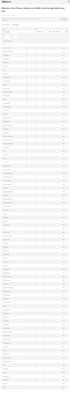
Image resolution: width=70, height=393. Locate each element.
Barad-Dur (5, 350)
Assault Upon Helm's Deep (8, 191)
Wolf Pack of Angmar (7, 165)
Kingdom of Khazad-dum (7, 51)
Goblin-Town (5, 265)
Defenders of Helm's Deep (7, 202)
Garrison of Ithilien (6, 295)
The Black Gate (6, 128)
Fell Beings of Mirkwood (7, 331)
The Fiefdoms (5, 247)
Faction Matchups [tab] (6, 24)
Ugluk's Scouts (5, 114)
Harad (4, 228)
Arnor (4, 151)
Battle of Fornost (6, 110)
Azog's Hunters (6, 346)
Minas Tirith (5, 368)
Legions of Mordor (6, 121)
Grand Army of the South (7, 136)
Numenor (4, 372)
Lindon (4, 365)
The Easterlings (5, 243)
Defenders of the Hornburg (8, 287)
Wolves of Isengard (6, 180)
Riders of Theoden (6, 232)
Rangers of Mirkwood (7, 276)
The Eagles (5, 213)
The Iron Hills (5, 217)
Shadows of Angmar (6, 80)
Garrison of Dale (6, 261)
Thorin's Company (6, 317)
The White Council (6, 313)
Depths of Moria (6, 62)
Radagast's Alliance (6, 272)
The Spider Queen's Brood (7, 176)
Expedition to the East (7, 291)
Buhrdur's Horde (6, 132)
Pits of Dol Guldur (6, 269)
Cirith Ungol (5, 221)
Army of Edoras (6, 324)
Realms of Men (5, 298)
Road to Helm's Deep (7, 339)
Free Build (5, 258)
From (37, 29)
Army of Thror (5, 283)
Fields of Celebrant (6, 254)
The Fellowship (5, 379)
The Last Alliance (6, 147)
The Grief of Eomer (6, 309)
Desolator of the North (7, 361)
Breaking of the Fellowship (8, 173)
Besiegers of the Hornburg (8, 199)
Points (3, 34)
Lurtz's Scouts (5, 66)
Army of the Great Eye (7, 106)
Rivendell (4, 99)
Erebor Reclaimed (6, 224)
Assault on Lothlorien (7, 184)
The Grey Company (6, 280)
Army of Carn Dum (6, 169)
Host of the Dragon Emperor (8, 143)
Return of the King (6, 58)
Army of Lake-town (6, 343)
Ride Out (4, 306)
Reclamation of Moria (7, 302)
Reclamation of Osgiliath (7, 125)
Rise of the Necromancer (7, 235)
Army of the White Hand (7, 92)
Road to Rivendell (6, 239)
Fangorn (4, 158)
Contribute (64, 19)
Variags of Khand (6, 320)
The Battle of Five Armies (7, 140)
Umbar (4, 387)
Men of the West (6, 55)
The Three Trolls (6, 250)
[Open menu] (68, 1)
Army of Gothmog (6, 328)
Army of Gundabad (6, 103)
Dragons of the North (7, 206)
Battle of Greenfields (6, 357)
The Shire (4, 383)
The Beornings (5, 188)
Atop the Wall (5, 195)
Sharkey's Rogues (6, 376)
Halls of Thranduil (6, 95)
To (52, 29)
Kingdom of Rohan (6, 335)
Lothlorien (5, 84)
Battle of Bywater (6, 354)
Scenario (3, 29)
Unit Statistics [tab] (16, 24)
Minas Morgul (5, 73)
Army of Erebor (6, 154)
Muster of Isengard (6, 77)
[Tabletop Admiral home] (6, 1)
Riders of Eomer (6, 210)
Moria (4, 69)
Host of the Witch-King (7, 117)
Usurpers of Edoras (6, 88)
